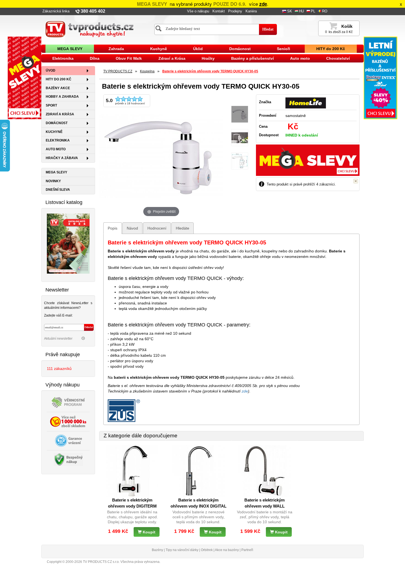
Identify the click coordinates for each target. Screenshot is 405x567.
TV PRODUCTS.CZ (117, 71)
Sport (51, 105)
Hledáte (182, 228)
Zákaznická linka (55, 11)
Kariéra (251, 11)
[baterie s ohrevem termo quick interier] (239, 137)
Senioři (283, 49)
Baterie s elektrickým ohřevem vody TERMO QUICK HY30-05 (210, 71)
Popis (112, 228)
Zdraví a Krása (171, 58)
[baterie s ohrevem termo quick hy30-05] (239, 114)
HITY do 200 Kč (330, 49)
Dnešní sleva (58, 190)
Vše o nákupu (198, 11)
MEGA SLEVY (69, 49)
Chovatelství (338, 58)
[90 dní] (68, 440)
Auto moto (300, 58)
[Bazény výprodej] (380, 77)
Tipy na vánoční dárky (182, 550)
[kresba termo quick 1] (239, 161)
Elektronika (63, 58)
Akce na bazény (227, 550)
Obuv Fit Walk (129, 58)
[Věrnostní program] (68, 402)
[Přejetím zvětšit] (161, 156)
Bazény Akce (58, 88)
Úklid (198, 49)
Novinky (53, 181)
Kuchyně (158, 49)
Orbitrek (207, 550)
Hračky (208, 58)
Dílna (94, 58)
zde (263, 4)
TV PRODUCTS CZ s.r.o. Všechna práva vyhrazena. (121, 562)
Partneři (247, 550)
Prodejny (235, 11)
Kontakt (218, 11)
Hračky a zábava (62, 158)
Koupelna (147, 71)
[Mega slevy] (24, 77)
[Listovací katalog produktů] (68, 243)
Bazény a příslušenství (252, 58)
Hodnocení (156, 228)
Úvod (50, 70)
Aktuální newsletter (58, 338)
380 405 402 (93, 11)
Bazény (157, 550)
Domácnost (240, 49)
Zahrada (116, 49)
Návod (132, 228)
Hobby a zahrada (62, 97)
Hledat (268, 29)
